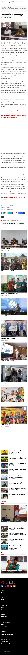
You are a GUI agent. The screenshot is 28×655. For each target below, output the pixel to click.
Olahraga (3, 614)
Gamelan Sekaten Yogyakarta (16, 539)
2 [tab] (12, 574)
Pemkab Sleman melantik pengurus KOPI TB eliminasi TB (12, 315)
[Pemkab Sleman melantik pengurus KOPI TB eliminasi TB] (14, 306)
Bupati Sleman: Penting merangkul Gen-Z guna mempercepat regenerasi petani (13, 292)
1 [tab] (10, 574)
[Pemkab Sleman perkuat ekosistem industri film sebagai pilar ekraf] (14, 238)
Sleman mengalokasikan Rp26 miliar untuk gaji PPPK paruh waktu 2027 (13, 270)
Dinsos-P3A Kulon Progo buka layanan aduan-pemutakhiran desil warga (17, 458)
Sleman (10, 7)
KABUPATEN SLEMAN (19, 223)
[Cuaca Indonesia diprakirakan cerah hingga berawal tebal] (4, 477)
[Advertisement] (14, 134)
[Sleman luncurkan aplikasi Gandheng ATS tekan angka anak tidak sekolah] (14, 351)
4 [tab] (16, 574)
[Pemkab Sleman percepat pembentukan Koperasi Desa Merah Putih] (14, 513)
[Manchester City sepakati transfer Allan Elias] (4, 465)
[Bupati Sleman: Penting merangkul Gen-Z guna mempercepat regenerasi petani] (14, 283)
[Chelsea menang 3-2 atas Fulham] (4, 471)
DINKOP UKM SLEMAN (17, 220)
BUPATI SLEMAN (7, 220)
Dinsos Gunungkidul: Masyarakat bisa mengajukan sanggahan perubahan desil (17, 547)
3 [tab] (14, 574)
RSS (2, 646)
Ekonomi (3, 612)
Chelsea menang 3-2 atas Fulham (17, 469)
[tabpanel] (14, 564)
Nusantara (3, 601)
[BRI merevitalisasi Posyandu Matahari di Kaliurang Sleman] (14, 373)
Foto (2, 553)
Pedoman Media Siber (6, 643)
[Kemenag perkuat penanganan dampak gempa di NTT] (4, 496)
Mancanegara (4, 619)
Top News (4, 501)
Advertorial (4, 626)
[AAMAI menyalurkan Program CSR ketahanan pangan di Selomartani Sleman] (14, 328)
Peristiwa (3, 609)
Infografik (3, 631)
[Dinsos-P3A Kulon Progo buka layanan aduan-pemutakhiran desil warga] (4, 459)
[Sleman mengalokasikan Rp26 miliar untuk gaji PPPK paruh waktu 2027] (14, 261)
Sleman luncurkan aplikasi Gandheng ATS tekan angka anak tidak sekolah (13, 360)
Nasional (3, 629)
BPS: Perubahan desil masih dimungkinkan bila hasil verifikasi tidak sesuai (13, 522)
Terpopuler (4, 595)
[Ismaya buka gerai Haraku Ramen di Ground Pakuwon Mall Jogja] (14, 414)
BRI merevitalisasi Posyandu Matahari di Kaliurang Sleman (11, 382)
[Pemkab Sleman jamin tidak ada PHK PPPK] (12, 394)
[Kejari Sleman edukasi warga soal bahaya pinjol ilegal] (4, 490)
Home (4, 7)
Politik (2, 607)
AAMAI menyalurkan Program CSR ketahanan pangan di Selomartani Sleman (13, 337)
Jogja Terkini (4, 605)
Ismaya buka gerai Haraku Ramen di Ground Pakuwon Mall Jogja (12, 423)
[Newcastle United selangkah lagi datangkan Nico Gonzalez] (4, 484)
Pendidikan (4, 616)
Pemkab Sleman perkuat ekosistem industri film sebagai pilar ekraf (13, 247)
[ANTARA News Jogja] (15, 1)
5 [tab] (18, 574)
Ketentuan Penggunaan (7, 634)
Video (2, 599)
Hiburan (3, 624)
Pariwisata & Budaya (6, 622)
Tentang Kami (4, 641)
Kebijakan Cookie (5, 639)
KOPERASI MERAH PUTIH (7, 223)
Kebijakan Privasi (5, 636)
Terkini (3, 447)
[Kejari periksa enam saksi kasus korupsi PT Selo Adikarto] (4, 452)
